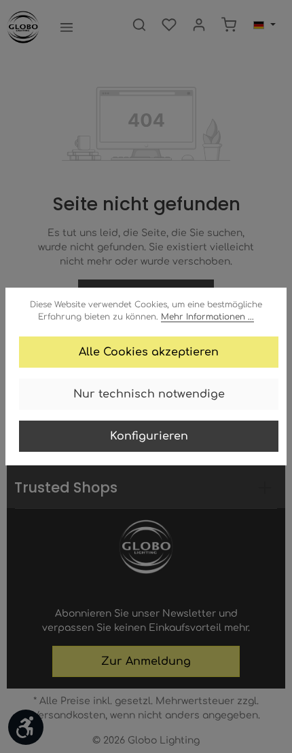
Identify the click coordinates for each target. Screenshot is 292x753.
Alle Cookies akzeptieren (149, 352)
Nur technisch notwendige (149, 394)
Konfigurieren (149, 436)
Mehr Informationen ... (207, 317)
